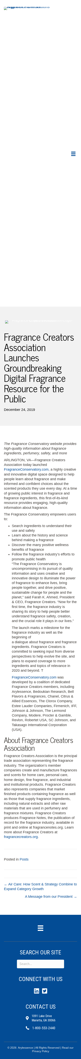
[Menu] (73, 153)
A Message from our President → (51, 897)
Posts (24, 859)
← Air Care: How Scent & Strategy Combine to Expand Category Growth (40, 886)
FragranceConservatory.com (26, 469)
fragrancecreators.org (21, 837)
